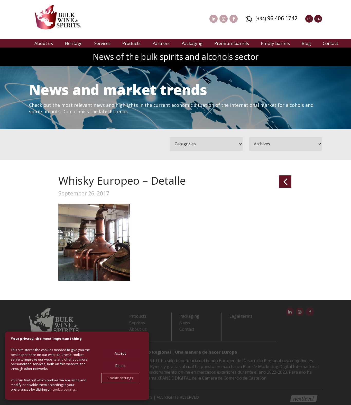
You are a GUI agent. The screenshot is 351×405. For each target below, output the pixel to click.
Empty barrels (275, 43)
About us (43, 43)
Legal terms (240, 316)
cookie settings (64, 389)
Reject (120, 365)
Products (131, 43)
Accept (120, 353)
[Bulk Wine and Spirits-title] (62, 18)
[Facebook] (233, 19)
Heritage (73, 43)
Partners (161, 43)
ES (309, 18)
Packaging (191, 43)
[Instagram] (223, 19)
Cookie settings (120, 377)
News (184, 323)
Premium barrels (231, 43)
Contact (330, 43)
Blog (306, 43)
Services (102, 43)
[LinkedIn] (213, 19)
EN (318, 18)
